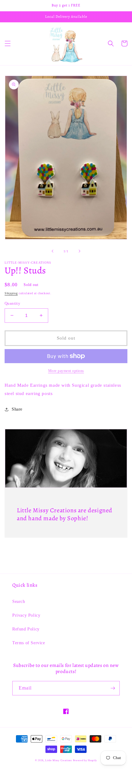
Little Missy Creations (58, 760)
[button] (7, 43)
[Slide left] (52, 251)
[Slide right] (79, 251)
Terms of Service (28, 643)
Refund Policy (26, 629)
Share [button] (17, 409)
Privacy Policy (26, 615)
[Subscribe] (112, 688)
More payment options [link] (66, 371)
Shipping (11, 293)
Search (18, 601)
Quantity (12, 303)
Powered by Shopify (85, 760)
